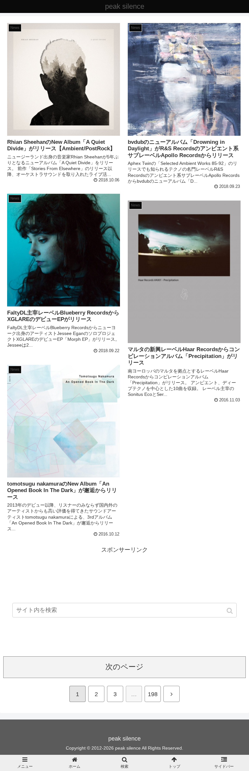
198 (153, 694)
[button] (230, 611)
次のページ (124, 667)
